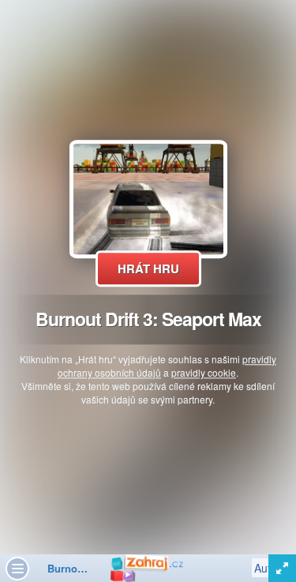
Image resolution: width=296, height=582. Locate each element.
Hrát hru (148, 268)
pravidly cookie (203, 372)
